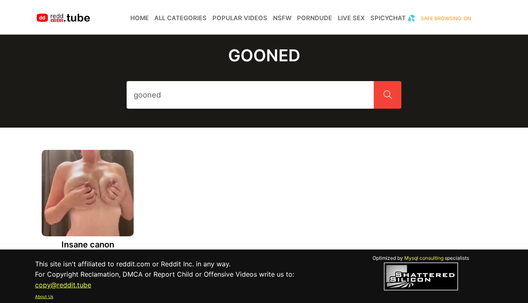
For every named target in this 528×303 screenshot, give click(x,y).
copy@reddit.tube (63, 285)
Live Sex (351, 18)
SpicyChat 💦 (392, 18)
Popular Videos (239, 18)
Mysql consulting (423, 258)
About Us (44, 296)
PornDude (314, 18)
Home (139, 18)
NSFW (282, 18)
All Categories (180, 18)
